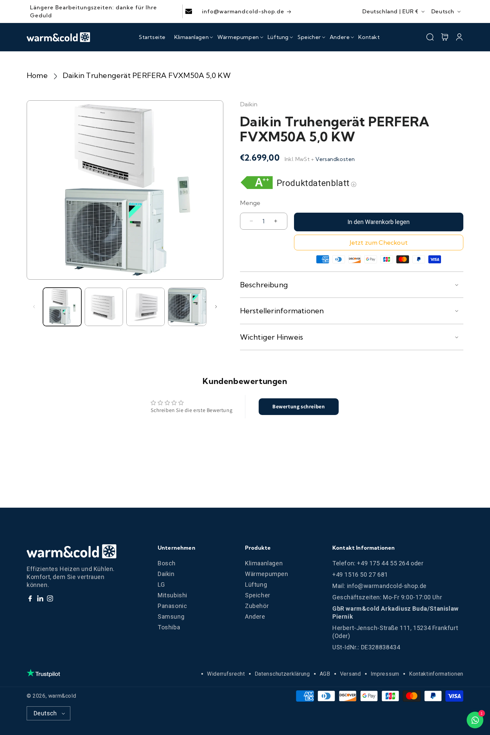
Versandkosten (335, 159)
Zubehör (257, 605)
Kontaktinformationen (436, 674)
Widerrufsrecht (226, 674)
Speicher (257, 595)
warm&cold (62, 696)
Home (37, 75)
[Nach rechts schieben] (216, 306)
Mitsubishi (172, 595)
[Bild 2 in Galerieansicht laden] (104, 307)
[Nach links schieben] (34, 306)
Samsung (171, 616)
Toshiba (169, 627)
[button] (191, 37)
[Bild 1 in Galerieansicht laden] (62, 307)
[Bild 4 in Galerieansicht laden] (187, 307)
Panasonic (172, 605)
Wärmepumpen (266, 573)
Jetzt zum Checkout (379, 242)
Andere (255, 616)
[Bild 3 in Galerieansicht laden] (145, 307)
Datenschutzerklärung (282, 674)
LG (161, 584)
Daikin (166, 573)
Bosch (167, 563)
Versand (350, 674)
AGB (325, 674)
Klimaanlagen (264, 563)
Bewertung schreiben (298, 406)
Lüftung (256, 584)
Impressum (385, 674)
